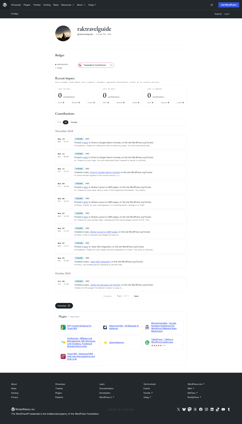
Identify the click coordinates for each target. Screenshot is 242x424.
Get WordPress (229, 5)
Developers (104, 393)
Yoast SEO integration (100, 261)
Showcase (60, 384)
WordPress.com (196, 384)
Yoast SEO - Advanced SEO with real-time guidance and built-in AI (81, 356)
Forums (74, 122)
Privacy (14, 397)
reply (85, 142)
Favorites (63, 306)
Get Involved (150, 384)
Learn (102, 384)
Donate (148, 393)
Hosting (14, 393)
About (14, 384)
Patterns (59, 397)
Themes (59, 388)
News (13, 388)
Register (218, 14)
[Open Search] (212, 5)
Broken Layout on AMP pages (103, 232)
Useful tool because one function (105, 285)
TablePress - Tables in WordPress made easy (162, 340)
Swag (147, 397)
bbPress (193, 393)
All (66, 122)
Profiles (14, 14)
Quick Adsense (116, 342)
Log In (226, 14)
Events (147, 388)
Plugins (58, 393)
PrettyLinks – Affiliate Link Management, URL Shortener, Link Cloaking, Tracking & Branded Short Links (81, 342)
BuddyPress (194, 397)
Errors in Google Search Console (104, 172)
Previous (107, 296)
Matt (191, 388)
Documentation (106, 388)
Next (136, 296)
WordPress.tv (106, 397)
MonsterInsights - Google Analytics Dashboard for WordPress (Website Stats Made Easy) (164, 327)
